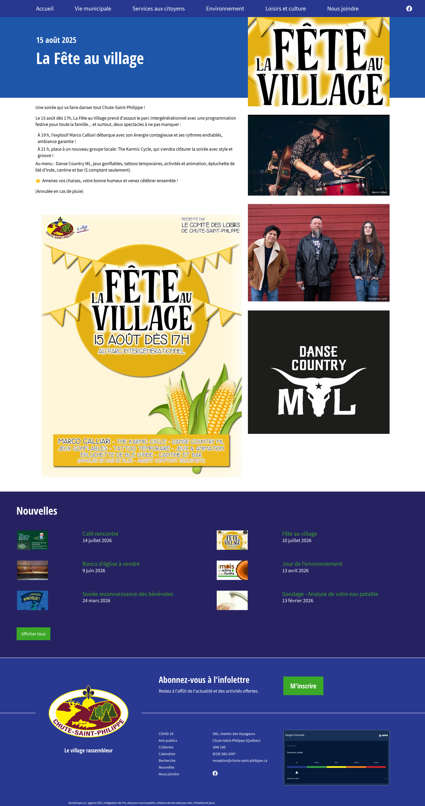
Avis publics (168, 740)
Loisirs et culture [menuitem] (285, 8)
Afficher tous (33, 634)
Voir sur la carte (293, 778)
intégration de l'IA (115, 803)
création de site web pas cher (174, 803)
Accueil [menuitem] (45, 8)
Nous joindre (169, 774)
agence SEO (95, 803)
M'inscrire (303, 685)
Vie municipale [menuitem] (93, 8)
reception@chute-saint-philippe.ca (239, 760)
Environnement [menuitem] (225, 8)
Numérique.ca (77, 803)
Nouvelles (166, 767)
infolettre (199, 803)
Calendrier (167, 754)
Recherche (167, 760)
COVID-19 (166, 733)
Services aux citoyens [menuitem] (158, 8)
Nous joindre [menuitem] (343, 8)
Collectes (166, 747)
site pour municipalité (141, 803)
